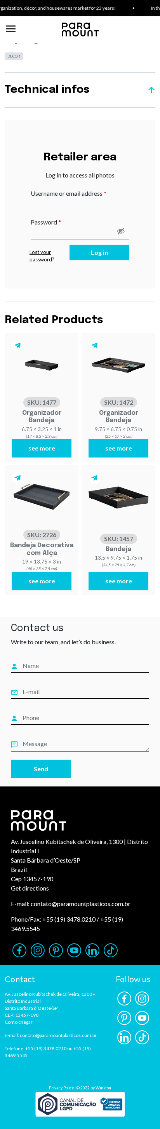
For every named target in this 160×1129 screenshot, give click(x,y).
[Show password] (121, 231)
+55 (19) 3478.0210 (69, 919)
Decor (13, 56)
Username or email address (80, 193)
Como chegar (19, 1022)
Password (58, 222)
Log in (99, 252)
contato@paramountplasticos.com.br (80, 903)
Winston (103, 1088)
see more (41, 448)
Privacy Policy (61, 1088)
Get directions (30, 888)
